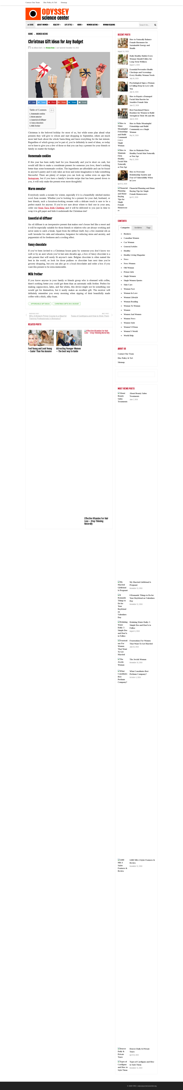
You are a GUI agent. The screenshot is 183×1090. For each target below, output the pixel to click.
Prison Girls (129, 272)
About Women (42, 25)
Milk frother (35, 126)
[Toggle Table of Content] (50, 110)
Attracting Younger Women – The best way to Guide (68, 350)
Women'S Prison (131, 327)
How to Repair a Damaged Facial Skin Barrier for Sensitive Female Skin (141, 99)
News (79, 25)
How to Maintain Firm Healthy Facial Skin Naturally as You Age (142, 153)
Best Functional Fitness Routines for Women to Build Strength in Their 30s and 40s (142, 113)
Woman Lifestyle (131, 297)
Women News (42, 34)
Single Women (130, 276)
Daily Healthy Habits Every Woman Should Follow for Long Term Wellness (141, 59)
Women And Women (132, 314)
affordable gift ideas (40, 304)
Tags (148, 228)
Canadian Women (131, 238)
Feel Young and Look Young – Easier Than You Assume (40, 350)
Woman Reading (109, 25)
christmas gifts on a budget (67, 304)
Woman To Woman (132, 306)
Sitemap (64, 2)
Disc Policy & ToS (50, 2)
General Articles (130, 246)
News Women (129, 263)
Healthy (56, 25)
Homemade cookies (38, 114)
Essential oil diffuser (38, 120)
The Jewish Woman (138, 659)
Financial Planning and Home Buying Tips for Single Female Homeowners (142, 191)
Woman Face (129, 289)
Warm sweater (36, 117)
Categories (125, 228)
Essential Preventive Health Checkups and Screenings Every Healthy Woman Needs (142, 72)
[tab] (125, 227)
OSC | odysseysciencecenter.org (144, 1086)
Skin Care (128, 285)
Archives (138, 228)
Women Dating (92, 25)
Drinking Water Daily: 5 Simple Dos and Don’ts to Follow (140, 625)
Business (127, 234)
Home (31, 25)
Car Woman (129, 242)
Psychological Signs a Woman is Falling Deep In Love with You (142, 86)
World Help (129, 335)
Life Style (68, 25)
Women (127, 310)
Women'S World (131, 331)
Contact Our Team (33, 2)
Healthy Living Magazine (134, 255)
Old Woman (129, 268)
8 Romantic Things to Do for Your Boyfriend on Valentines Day (142, 598)
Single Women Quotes (133, 280)
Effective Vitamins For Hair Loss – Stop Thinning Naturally (96, 521)
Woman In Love (130, 293)
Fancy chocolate (37, 123)
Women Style (129, 323)
